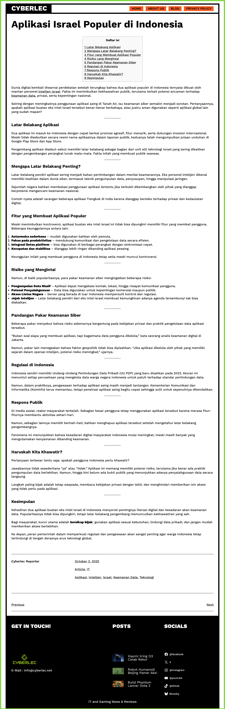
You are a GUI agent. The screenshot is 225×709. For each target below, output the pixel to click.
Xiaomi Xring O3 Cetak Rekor (140, 657)
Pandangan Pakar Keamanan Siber (110, 62)
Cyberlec (29, 8)
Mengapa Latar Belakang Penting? (110, 51)
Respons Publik (96, 70)
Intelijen (95, 577)
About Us (156, 8)
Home (136, 8)
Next (210, 605)
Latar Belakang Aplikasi (102, 47)
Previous (17, 605)
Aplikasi (81, 577)
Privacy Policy (198, 8)
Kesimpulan (94, 78)
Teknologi (147, 577)
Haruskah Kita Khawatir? (103, 74)
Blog (175, 8)
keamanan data (23, 96)
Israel (107, 577)
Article (80, 569)
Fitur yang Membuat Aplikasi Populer (112, 55)
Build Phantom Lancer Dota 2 (139, 684)
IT (88, 569)
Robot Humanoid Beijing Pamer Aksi (142, 671)
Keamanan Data (125, 577)
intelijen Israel (49, 91)
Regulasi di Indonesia (101, 66)
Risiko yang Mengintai (101, 58)
